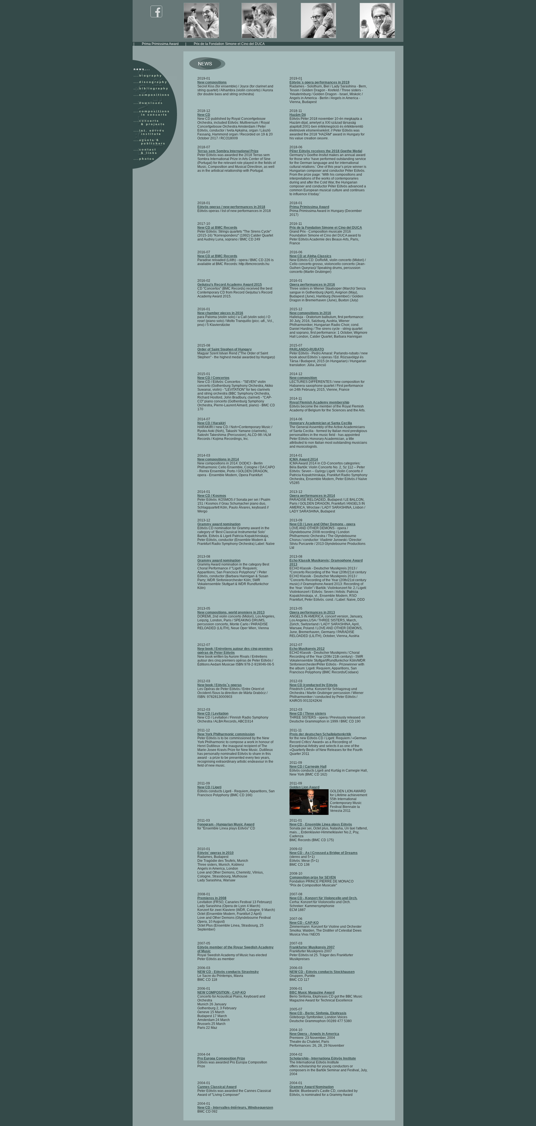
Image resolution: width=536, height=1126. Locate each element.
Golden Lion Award (304, 787)
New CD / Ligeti (209, 787)
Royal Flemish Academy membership (319, 402)
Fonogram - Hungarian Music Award (225, 824)
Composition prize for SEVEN (312, 877)
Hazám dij (396, 44)
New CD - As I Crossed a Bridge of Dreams (323, 853)
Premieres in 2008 (211, 898)
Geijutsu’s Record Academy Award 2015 (229, 285)
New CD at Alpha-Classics (310, 256)
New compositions (212, 82)
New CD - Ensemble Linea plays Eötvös (320, 824)
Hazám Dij (297, 115)
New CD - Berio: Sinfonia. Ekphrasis (317, 1013)
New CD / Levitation (212, 713)
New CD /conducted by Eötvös (313, 685)
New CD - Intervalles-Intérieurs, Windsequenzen (235, 1108)
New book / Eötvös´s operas (219, 685)
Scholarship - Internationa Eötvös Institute (322, 1058)
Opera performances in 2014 (312, 496)
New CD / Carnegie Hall (307, 767)
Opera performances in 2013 (312, 612)
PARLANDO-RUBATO (306, 349)
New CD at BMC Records (217, 228)
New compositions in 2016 (310, 313)
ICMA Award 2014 (303, 459)
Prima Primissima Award (140, 44)
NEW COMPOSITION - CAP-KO (221, 992)
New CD (203, 115)
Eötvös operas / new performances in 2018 (231, 207)
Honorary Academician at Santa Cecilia (320, 423)
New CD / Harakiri (211, 423)
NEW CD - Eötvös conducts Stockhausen (322, 972)
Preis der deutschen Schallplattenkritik (320, 734)
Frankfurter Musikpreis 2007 (312, 947)
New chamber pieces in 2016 (220, 313)
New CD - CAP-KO (304, 923)
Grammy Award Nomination (311, 1087)
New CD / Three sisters (307, 713)
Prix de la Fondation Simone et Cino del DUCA (209, 44)
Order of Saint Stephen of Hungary (224, 349)
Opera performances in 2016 (312, 285)
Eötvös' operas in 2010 (215, 853)
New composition (303, 378)
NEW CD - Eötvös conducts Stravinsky (228, 972)
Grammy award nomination (218, 524)
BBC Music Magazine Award (311, 992)
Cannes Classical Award (216, 1087)
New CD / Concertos (213, 378)
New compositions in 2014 (218, 459)
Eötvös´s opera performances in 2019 (319, 82)
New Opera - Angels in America (314, 1034)
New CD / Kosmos (211, 496)
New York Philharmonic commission (226, 734)
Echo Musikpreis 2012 (307, 649)
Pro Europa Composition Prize (221, 1058)
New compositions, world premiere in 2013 (231, 612)
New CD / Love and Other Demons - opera (322, 524)
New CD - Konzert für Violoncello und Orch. (323, 898)
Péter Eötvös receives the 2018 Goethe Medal (325, 151)
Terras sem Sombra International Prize (228, 151)
